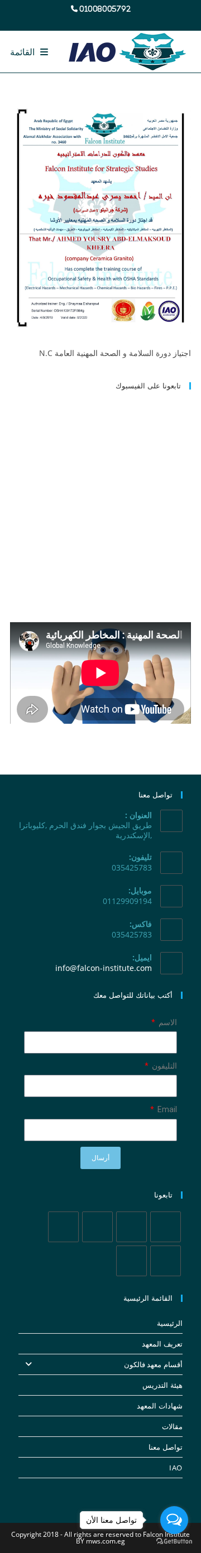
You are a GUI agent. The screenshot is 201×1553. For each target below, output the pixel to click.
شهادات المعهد (160, 1406)
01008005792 (105, 8)
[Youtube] (131, 1261)
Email (166, 1109)
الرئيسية (170, 1323)
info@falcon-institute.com (103, 968)
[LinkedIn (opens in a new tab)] (92, 20)
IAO (176, 1468)
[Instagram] (97, 1226)
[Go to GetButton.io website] (174, 1541)
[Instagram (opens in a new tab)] (105, 20)
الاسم (167, 1022)
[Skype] (165, 1261)
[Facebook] (131, 1226)
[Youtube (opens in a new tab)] (78, 20)
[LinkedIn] (63, 1226)
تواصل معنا (166, 1447)
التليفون (163, 1065)
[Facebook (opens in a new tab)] (119, 20)
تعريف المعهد (162, 1344)
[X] (165, 1226)
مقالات (172, 1426)
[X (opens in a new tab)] (132, 20)
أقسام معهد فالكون (153, 1364)
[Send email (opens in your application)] (67, 20)
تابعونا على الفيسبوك (148, 386)
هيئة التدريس (162, 1385)
